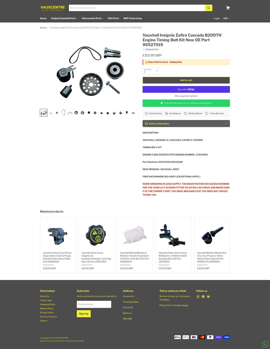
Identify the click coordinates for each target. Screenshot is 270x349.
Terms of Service (48, 316)
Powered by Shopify (75, 341)
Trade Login (46, 300)
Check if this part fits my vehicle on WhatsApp (188, 103)
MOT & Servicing (133, 18)
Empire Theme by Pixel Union (53, 341)
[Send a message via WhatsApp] (265, 344)
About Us (44, 296)
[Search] (208, 8)
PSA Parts (113, 18)
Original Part (152, 49)
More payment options (186, 96)
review (185, 305)
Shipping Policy (47, 304)
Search (43, 320)
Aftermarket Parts (92, 18)
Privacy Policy (47, 312)
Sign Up (83, 313)
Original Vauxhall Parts (63, 18)
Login (217, 18)
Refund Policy (47, 308)
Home (43, 18)
